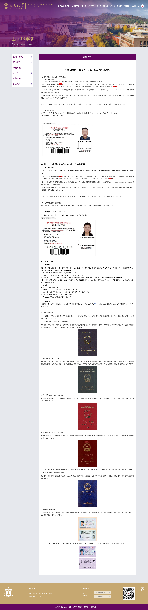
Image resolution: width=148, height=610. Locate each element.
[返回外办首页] (28, 3)
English (133, 6)
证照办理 (29, 44)
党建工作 (126, 6)
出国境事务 (75, 6)
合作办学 (112, 6)
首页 (15, 44)
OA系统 (85, 596)
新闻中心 (68, 6)
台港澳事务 (90, 6)
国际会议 (105, 6)
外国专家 (98, 6)
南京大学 (85, 593)
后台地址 (93, 607)
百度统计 (86, 607)
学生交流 (83, 6)
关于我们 (61, 6)
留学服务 (119, 6)
